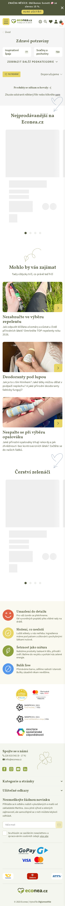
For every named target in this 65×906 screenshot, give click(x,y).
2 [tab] (30, 233)
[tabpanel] (32, 177)
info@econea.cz (13, 759)
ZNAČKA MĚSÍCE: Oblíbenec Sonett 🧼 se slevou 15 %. (32, 7)
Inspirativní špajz (16, 52)
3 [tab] (35, 233)
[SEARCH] (45, 21)
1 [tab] (25, 233)
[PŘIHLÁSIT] (58, 824)
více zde (44, 836)
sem (57, 95)
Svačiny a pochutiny (47, 52)
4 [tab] (40, 233)
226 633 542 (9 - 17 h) (15, 755)
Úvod (8, 32)
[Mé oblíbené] (51, 21)
